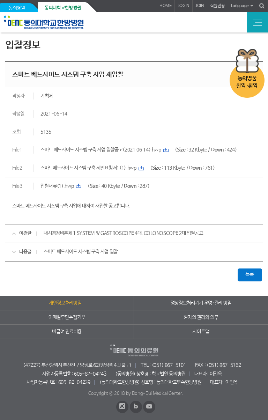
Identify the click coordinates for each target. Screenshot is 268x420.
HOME (165, 5)
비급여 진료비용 (66, 331)
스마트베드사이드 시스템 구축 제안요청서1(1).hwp (88, 168)
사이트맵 (201, 331)
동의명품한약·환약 (247, 82)
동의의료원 (53, 22)
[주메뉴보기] (257, 22)
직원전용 (217, 5)
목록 (249, 274)
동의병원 (17, 8)
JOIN (199, 5)
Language (240, 5)
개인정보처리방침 (65, 303)
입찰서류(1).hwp (57, 186)
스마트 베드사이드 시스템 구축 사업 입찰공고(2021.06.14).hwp (100, 150)
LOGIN (183, 5)
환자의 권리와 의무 (201, 317)
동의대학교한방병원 (63, 7)
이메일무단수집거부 (67, 317)
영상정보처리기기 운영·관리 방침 (201, 303)
